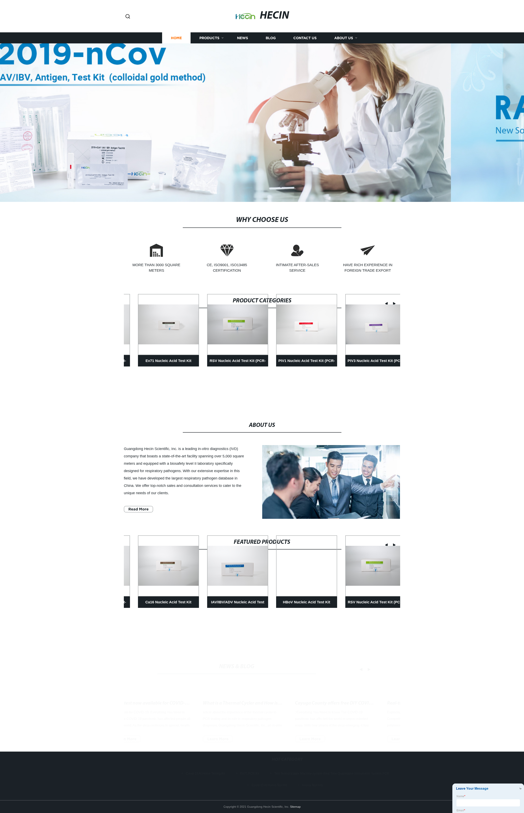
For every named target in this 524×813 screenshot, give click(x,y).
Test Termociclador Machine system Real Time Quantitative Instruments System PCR (306, 773)
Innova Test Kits (287, 785)
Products (209, 37)
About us (343, 37)
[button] (128, 17)
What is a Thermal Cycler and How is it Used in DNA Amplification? (290, 689)
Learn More (145, 725)
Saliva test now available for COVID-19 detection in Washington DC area (204, 689)
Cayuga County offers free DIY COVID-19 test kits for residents (378, 689)
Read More (138, 509)
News (242, 37)
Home (176, 37)
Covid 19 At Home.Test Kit (243, 785)
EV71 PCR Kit (224, 773)
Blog (271, 37)
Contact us (305, 37)
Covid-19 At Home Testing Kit (180, 773)
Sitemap (295, 806)
